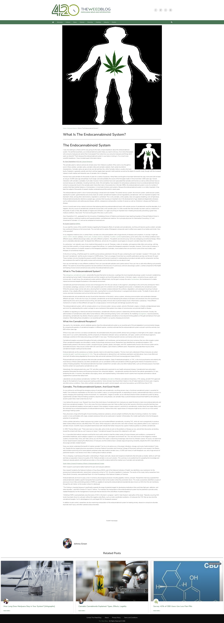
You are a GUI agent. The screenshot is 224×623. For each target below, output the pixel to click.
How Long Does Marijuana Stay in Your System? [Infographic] (29, 606)
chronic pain (87, 237)
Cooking (98, 22)
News (75, 22)
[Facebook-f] (156, 10)
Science (82, 22)
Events (114, 22)
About (107, 618)
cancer (65, 237)
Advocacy (60, 22)
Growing (90, 22)
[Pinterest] (170, 10)
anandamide (67, 354)
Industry (106, 22)
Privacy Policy (116, 618)
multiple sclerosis (97, 237)
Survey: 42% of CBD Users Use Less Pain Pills (172, 606)
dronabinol (111, 379)
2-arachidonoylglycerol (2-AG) (83, 354)
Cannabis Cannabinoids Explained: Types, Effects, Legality (102, 606)
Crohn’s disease (72, 237)
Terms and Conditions (131, 618)
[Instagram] (165, 10)
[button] (171, 22)
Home (64, 128)
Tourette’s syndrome (116, 237)
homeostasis (135, 279)
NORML (77, 224)
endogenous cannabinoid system (76, 275)
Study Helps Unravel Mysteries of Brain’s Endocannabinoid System (83, 463)
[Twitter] (160, 10)
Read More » (7, 610)
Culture (68, 22)
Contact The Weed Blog (94, 618)
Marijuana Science (72, 128)
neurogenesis (142, 314)
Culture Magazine (87, 162)
